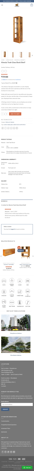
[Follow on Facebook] (2, 452)
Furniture (4, 461)
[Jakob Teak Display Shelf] (25, 253)
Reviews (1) (4, 201)
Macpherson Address (16, 333)
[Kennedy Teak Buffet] (8, 253)
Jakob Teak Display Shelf (25, 264)
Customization (5, 421)
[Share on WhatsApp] (2, 128)
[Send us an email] (11, 452)
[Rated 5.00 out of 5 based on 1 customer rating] (17, 74)
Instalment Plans (5, 428)
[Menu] (2, 5)
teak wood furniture (21, 124)
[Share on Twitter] (8, 128)
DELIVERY (4, 181)
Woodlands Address (15, 355)
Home (2, 60)
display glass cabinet (11, 124)
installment (17, 79)
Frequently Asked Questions (9, 424)
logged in (13, 229)
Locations (17, 462)
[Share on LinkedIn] (17, 128)
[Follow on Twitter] (8, 452)
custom (5, 124)
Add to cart (15, 114)
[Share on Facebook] (5, 128)
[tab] (17, 201)
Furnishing (11, 461)
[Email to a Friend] (11, 128)
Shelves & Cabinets (19, 60)
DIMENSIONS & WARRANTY (8, 159)
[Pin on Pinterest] (14, 128)
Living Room (9, 60)
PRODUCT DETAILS (6, 139)
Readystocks (28, 461)
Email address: (5, 401)
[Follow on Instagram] (5, 452)
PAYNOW (4, 432)
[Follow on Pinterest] (14, 452)
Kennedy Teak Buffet (9, 264)
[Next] (30, 30)
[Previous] (3, 30)
